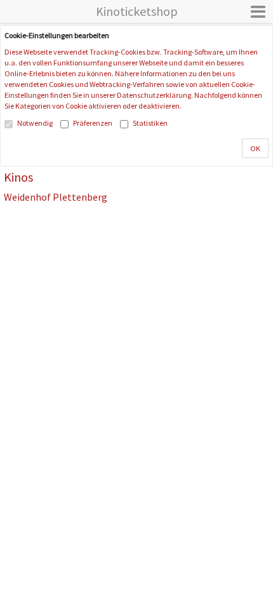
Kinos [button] (18, 177)
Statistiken (150, 123)
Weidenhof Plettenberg (55, 197)
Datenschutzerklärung (154, 95)
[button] (258, 11)
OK (255, 148)
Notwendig (35, 123)
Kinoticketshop (137, 11)
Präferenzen (92, 123)
